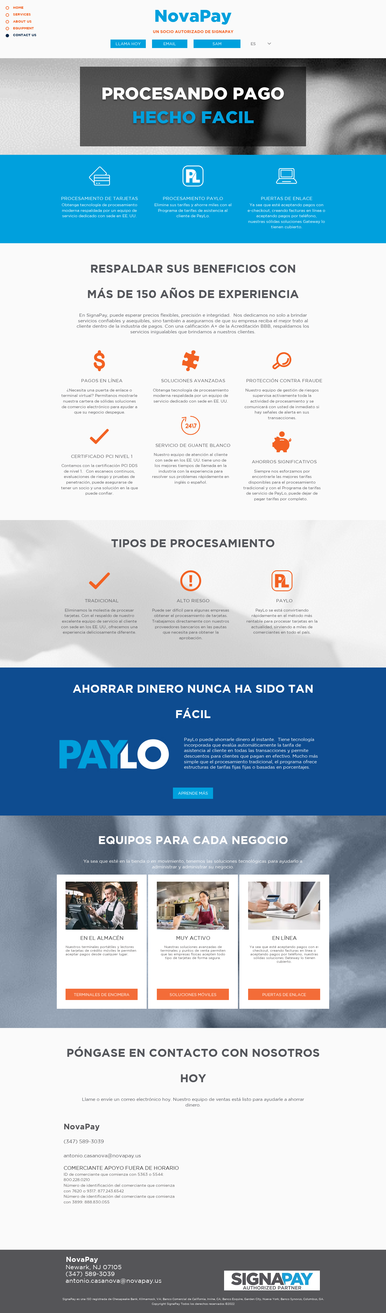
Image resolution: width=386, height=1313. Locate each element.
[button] (102, 994)
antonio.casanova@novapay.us (114, 1280)
